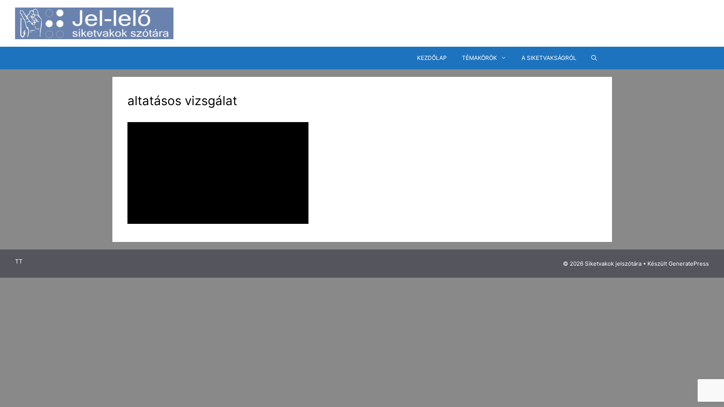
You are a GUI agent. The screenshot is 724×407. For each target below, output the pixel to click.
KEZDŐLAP (432, 57)
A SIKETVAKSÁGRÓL (549, 57)
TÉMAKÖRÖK (479, 57)
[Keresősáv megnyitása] (594, 58)
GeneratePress (689, 263)
